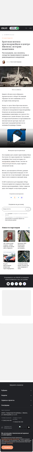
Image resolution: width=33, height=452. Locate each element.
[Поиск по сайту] (26, 28)
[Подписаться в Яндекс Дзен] (8, 283)
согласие (10, 213)
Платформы (5, 405)
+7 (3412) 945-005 (6, 420)
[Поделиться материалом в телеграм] (18, 197)
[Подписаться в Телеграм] (12, 283)
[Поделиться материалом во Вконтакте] (11, 197)
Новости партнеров (11, 227)
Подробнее (10, 443)
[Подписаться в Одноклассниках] (20, 283)
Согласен (7, 447)
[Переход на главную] (3, 28)
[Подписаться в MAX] (24, 283)
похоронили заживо (8, 161)
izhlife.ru (6, 440)
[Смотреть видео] (16, 138)
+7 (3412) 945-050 (18, 422)
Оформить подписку (17, 385)
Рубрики (4, 390)
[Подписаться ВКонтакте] (16, 283)
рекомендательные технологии (10, 439)
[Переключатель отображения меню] (30, 28)
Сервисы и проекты (7, 400)
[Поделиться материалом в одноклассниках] (14, 197)
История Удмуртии (7, 38)
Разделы (4, 395)
